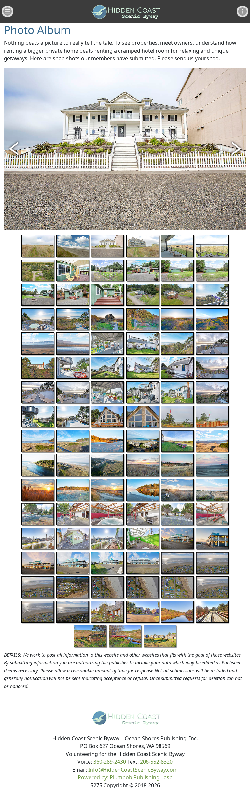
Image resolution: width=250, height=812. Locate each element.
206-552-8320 (156, 761)
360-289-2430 (109, 761)
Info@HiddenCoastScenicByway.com (133, 769)
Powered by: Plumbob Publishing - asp (125, 777)
